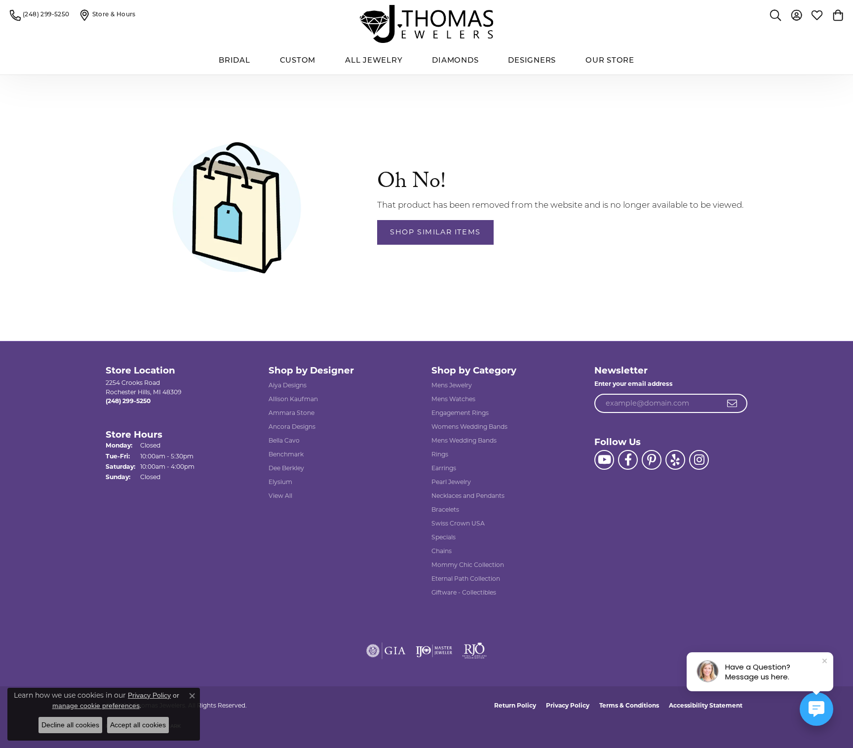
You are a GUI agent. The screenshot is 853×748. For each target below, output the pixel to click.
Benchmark (286, 454)
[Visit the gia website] (386, 650)
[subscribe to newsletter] (732, 403)
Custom (298, 61)
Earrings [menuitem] (443, 468)
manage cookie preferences (96, 706)
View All (280, 495)
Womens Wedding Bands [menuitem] (469, 426)
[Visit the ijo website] (434, 650)
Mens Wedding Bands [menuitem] (464, 440)
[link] (40, 15)
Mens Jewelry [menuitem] (451, 385)
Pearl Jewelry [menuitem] (451, 482)
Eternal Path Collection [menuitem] (465, 578)
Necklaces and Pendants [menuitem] (467, 495)
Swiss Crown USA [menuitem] (458, 523)
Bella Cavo (284, 440)
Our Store (609, 61)
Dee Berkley (286, 468)
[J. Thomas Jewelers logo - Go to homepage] (426, 24)
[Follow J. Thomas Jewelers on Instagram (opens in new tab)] (699, 460)
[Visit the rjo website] (474, 650)
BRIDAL (234, 61)
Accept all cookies (138, 725)
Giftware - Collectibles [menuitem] (463, 592)
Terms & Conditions (629, 705)
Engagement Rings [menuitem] (460, 412)
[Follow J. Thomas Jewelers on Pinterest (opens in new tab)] (651, 460)
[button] (775, 15)
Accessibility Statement (705, 705)
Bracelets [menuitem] (445, 509)
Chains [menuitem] (441, 551)
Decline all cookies (70, 725)
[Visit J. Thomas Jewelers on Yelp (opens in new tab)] (675, 460)
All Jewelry (373, 61)
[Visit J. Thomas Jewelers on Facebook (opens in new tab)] (628, 460)
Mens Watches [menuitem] (453, 399)
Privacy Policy (567, 705)
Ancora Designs (292, 426)
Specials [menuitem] (443, 537)
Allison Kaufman (293, 399)
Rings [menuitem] (439, 454)
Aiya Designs (288, 385)
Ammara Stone (291, 412)
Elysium (280, 482)
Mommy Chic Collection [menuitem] (467, 564)
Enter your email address (633, 383)
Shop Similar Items (435, 231)
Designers (532, 61)
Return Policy (515, 705)
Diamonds (455, 61)
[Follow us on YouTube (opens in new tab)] (604, 460)
